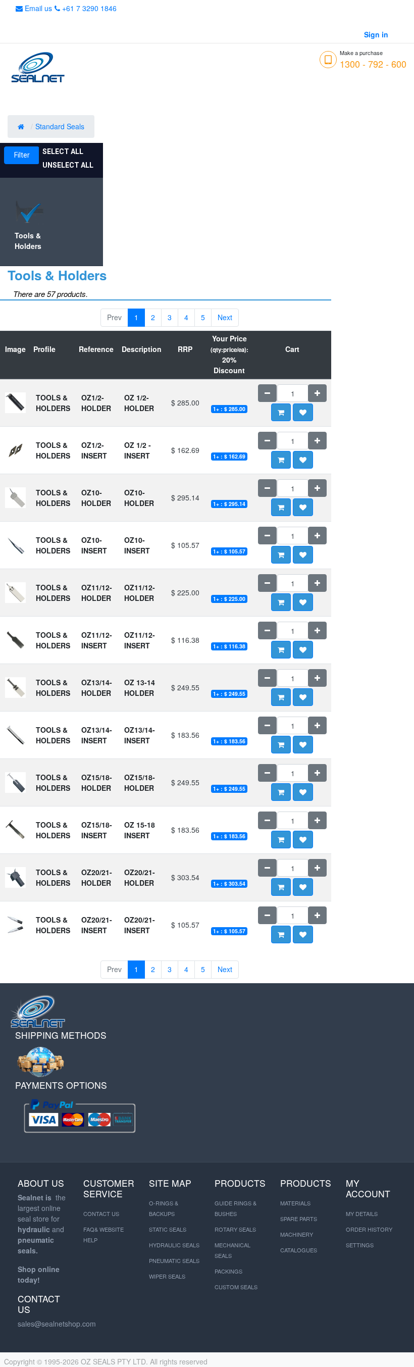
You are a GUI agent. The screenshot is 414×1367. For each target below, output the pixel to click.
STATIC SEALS (167, 1229)
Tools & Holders (28, 240)
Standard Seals (60, 126)
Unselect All (67, 165)
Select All (62, 151)
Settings (360, 1245)
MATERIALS (295, 1203)
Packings (228, 1271)
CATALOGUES (298, 1250)
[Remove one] (267, 393)
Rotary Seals (235, 1229)
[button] (303, 412)
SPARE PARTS (298, 1218)
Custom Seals (236, 1287)
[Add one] (317, 393)
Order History (369, 1229)
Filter (22, 155)
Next (225, 317)
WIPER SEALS (167, 1276)
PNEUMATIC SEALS (174, 1260)
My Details (362, 1213)
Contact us (101, 1213)
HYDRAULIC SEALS (174, 1245)
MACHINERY (296, 1234)
